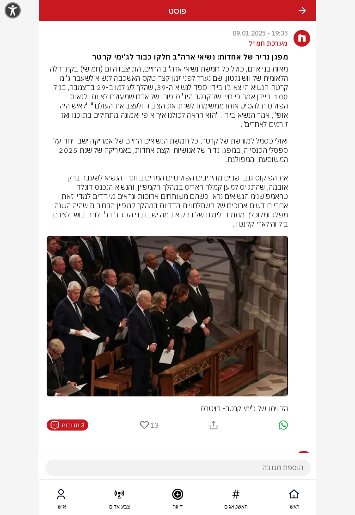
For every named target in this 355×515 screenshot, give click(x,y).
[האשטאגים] (235, 496)
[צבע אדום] (119, 496)
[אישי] (61, 496)
